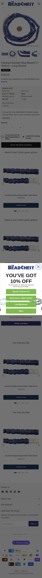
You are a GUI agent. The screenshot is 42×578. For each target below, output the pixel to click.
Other (21, 311)
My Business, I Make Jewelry (21, 298)
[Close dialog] (38, 267)
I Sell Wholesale (21, 304)
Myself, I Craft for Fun (21, 291)
